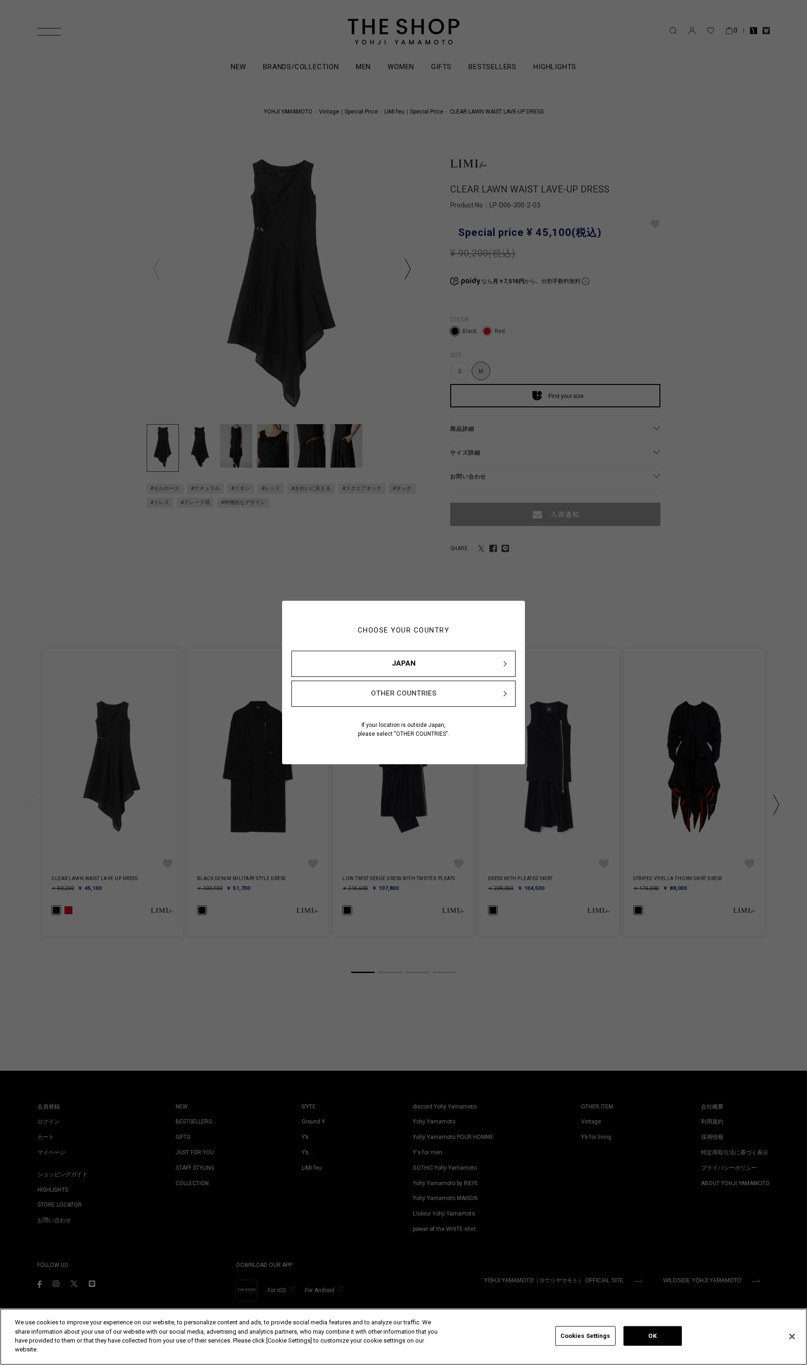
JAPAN (404, 663)
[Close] (792, 1336)
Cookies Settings (585, 1335)
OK (652, 1335)
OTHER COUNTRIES (404, 693)
